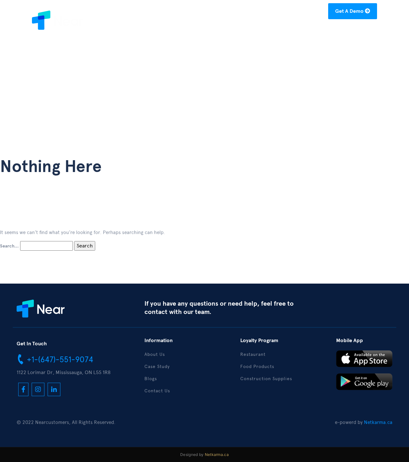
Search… (9, 246)
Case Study (262, 31)
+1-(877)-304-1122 (225, 12)
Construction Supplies (266, 378)
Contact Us (358, 31)
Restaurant (253, 354)
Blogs (293, 31)
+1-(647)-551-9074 (59, 359)
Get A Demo (350, 11)
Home (198, 31)
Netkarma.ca (378, 422)
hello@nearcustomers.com (290, 12)
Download (322, 31)
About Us (226, 31)
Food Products (257, 366)
